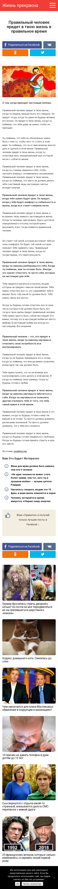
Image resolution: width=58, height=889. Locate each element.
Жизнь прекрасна (20, 5)
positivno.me (20, 451)
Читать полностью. (32, 884)
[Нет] (54, 877)
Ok (17, 884)
